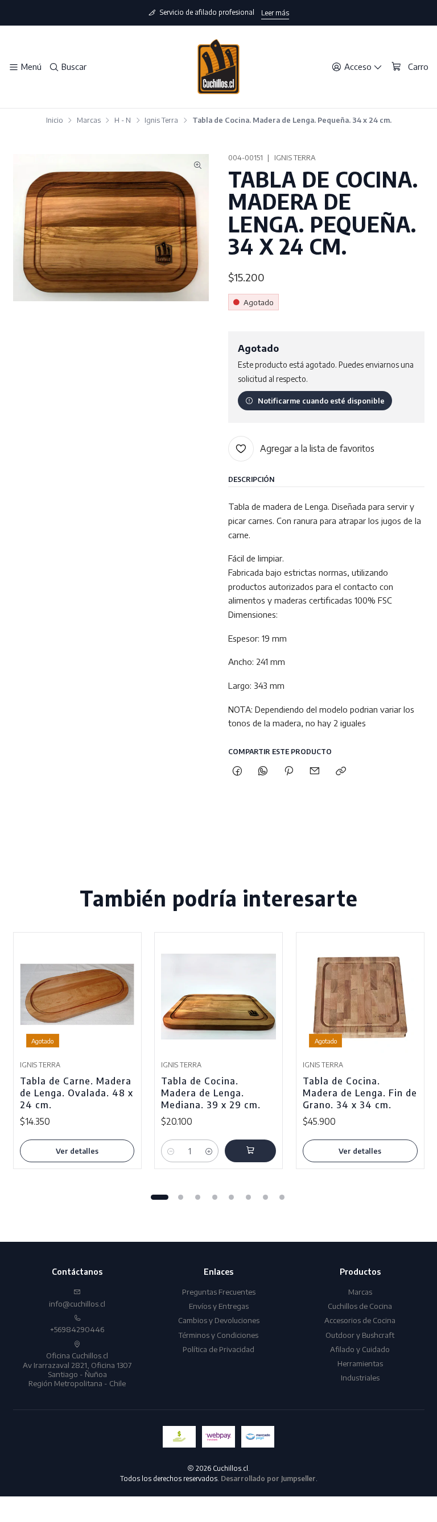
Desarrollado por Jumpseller (268, 1478)
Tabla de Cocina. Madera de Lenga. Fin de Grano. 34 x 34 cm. (360, 1093)
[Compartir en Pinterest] (289, 771)
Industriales (360, 1377)
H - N (122, 120)
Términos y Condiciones (218, 1335)
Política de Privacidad (218, 1349)
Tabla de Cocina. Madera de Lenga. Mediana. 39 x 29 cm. (211, 1093)
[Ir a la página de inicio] (218, 67)
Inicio (54, 120)
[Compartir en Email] (315, 771)
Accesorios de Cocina (359, 1320)
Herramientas (360, 1363)
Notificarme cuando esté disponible (321, 400)
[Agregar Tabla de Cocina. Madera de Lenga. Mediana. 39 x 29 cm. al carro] (250, 1151)
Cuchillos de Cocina (360, 1306)
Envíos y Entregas (219, 1306)
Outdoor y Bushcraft (359, 1335)
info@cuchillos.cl (77, 1303)
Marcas (89, 120)
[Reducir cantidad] (170, 1151)
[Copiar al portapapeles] (340, 771)
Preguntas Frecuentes (218, 1291)
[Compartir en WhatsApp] (262, 771)
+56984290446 (77, 1329)
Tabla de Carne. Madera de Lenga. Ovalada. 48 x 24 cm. (76, 1093)
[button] (159, 1197)
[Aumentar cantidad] (209, 1151)
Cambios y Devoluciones (218, 1320)
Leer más (275, 13)
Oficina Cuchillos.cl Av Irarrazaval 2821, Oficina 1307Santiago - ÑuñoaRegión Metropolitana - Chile (77, 1369)
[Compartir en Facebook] (237, 771)
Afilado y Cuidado (360, 1349)
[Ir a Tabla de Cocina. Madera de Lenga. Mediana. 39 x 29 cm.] (218, 996)
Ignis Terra (161, 120)
